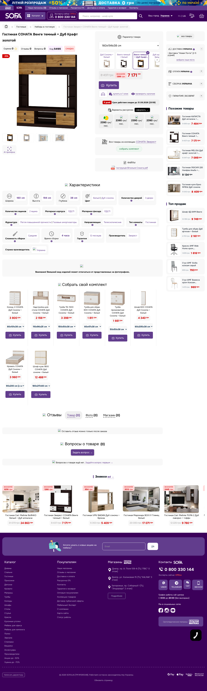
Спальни (8, 572)
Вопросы (40, 48)
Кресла (7, 617)
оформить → (142, 110)
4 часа (65, 235)
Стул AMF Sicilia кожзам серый (189, 264)
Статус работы (64, 617)
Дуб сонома (108, 198)
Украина (41, 250)
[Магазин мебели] (19, 8)
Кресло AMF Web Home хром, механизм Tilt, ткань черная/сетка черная (192, 247)
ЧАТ (187, 586)
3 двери (149, 198)
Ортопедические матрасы (175, 622)
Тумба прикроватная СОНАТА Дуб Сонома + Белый (117, 311)
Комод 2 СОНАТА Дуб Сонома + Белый (15, 310)
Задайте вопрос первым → (99, 462)
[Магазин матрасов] (8, 8)
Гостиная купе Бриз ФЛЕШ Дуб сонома (191, 186)
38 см (73, 197)
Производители (11, 654)
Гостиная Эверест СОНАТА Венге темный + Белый (61, 516)
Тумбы (7, 597)
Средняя (32, 235)
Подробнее (116, 596)
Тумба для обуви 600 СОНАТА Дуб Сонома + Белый (92, 310)
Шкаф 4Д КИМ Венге (192, 212)
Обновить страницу (103, 680)
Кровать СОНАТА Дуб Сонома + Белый (15, 369)
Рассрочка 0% (77, 8)
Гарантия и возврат (117, 8)
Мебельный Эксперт (66, 605)
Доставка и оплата (96, 8)
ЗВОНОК (198, 587)
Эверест (133, 235)
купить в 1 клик (120, 93)
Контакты (133, 8)
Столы (7, 609)
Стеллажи (9, 642)
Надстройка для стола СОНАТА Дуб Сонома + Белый (41, 310)
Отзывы (26, 48)
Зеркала (8, 637)
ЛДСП (71, 211)
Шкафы (7, 605)
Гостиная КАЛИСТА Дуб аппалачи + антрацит (191, 117)
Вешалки (8, 646)
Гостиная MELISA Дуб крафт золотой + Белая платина (192, 151)
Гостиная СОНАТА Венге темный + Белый (190, 134)
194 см (47, 197)
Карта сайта (62, 613)
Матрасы (8, 593)
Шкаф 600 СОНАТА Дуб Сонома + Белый (143, 310)
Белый (96, 198)
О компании (62, 609)
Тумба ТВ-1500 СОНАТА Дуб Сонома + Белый (66, 310)
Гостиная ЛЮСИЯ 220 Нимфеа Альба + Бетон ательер (192, 168)
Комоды (8, 601)
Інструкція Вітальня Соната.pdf (132, 167)
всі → (111, 476)
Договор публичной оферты (70, 601)
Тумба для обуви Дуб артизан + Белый (192, 230)
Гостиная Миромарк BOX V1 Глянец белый (141, 516)
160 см (21, 197)
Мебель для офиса (13, 625)
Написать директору (13, 675)
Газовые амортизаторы (65, 222)
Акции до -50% (11, 658)
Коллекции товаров (66, 597)
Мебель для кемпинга (14, 629)
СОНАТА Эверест (146, 141)
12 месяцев (95, 235)
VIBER (164, 587)
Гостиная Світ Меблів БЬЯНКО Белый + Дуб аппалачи (20, 516)
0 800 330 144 (65, 17)
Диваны (8, 568)
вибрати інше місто (186, 59)
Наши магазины (37, 8)
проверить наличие (145, 93)
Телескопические (112, 222)
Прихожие (9, 580)
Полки (7, 633)
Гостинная (150, 222)
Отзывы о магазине (58, 8)
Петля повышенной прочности (35, 222)
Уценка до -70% (12, 662)
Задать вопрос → (82, 452)
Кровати (8, 588)
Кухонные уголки (12, 621)
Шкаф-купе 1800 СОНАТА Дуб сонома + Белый (41, 369)
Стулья (7, 613)
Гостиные (8, 576)
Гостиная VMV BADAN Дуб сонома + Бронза (101, 516)
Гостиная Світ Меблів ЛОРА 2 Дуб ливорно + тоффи (181, 516)
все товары (186, 36)
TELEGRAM (176, 587)
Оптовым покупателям (67, 593)
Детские (8, 584)
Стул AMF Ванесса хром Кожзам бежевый (191, 281)
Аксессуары (10, 650)
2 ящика (33, 211)
